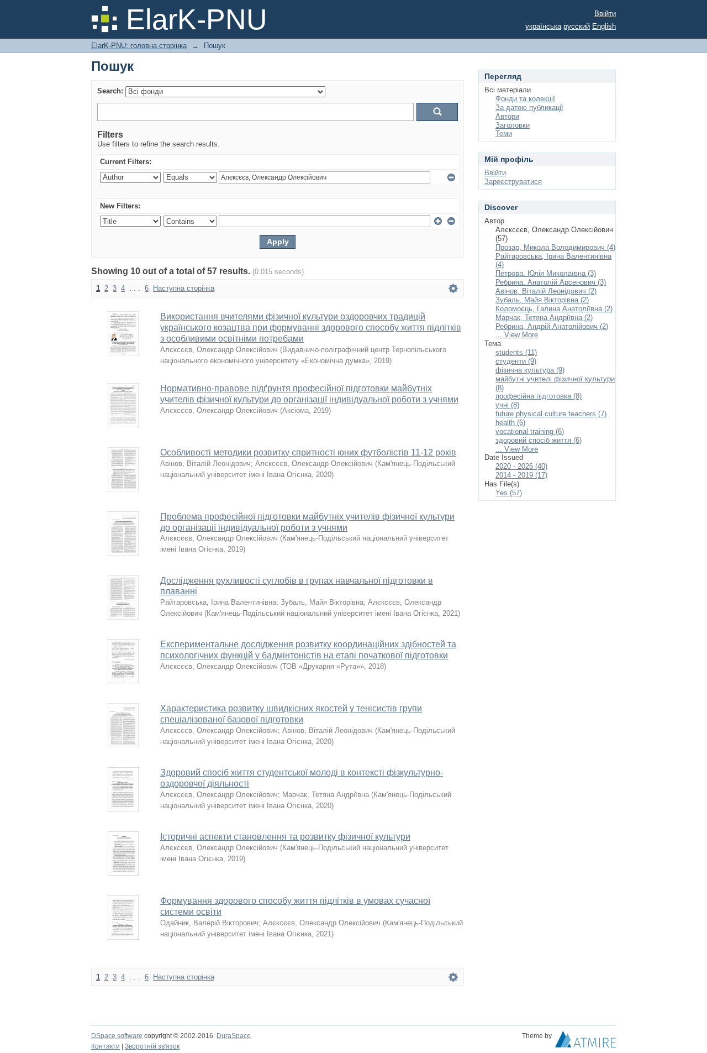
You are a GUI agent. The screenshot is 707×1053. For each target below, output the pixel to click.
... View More (516, 335)
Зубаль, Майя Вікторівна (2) (542, 300)
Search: (110, 91)
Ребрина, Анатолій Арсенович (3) (550, 282)
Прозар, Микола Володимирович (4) (555, 247)
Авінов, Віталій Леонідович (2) (546, 291)
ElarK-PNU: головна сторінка (139, 45)
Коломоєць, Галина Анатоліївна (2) (554, 309)
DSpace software (117, 1036)
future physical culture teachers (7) (550, 414)
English (604, 26)
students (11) (516, 352)
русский (576, 26)
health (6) (510, 422)
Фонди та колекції (525, 99)
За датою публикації (529, 107)
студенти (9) (515, 361)
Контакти (105, 1046)
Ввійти (605, 13)
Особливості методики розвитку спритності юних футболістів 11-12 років (308, 452)
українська (543, 26)
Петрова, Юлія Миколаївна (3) (545, 273)
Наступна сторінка (183, 288)
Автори (507, 116)
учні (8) (507, 405)
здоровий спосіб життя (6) (538, 440)
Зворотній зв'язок (152, 1046)
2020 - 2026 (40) (521, 466)
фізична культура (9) (529, 370)
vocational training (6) (529, 431)
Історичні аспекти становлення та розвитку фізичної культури (285, 836)
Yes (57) (508, 493)
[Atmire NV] (585, 1042)
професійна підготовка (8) (538, 396)
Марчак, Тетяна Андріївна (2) (544, 317)
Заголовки (512, 125)
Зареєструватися (513, 181)
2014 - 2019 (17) (521, 475)
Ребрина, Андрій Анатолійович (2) (551, 326)
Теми (503, 133)
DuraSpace (234, 1036)
